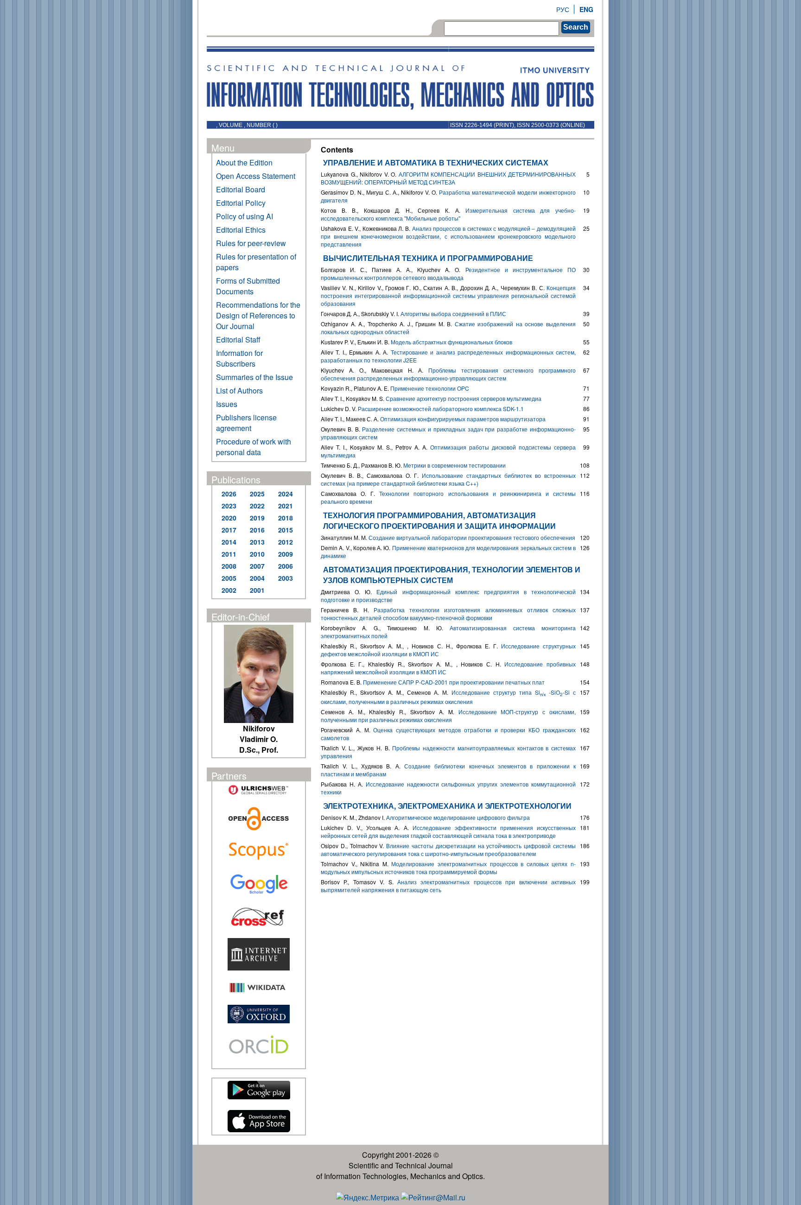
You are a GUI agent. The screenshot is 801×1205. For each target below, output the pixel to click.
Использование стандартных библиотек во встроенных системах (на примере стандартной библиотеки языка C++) (448, 479)
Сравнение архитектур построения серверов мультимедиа (463, 398)
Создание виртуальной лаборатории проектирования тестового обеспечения (472, 537)
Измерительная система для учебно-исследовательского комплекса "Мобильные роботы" (448, 214)
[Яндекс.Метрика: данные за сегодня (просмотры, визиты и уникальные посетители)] (367, 1197)
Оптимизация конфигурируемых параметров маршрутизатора (463, 419)
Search (575, 27)
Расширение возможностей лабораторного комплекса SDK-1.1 (441, 408)
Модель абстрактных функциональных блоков (451, 342)
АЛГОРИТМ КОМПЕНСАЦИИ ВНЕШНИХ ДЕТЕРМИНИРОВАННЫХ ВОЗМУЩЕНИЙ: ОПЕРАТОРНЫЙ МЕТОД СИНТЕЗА (448, 178)
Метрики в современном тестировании (454, 465)
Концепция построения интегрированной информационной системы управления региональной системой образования (448, 295)
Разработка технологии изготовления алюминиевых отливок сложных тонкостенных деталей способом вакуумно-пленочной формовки (448, 614)
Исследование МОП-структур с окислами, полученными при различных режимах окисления (448, 715)
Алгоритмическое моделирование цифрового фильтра (458, 817)
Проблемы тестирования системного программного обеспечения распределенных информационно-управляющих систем (448, 374)
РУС (562, 9)
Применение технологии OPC (429, 388)
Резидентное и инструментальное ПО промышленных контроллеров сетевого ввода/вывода (448, 273)
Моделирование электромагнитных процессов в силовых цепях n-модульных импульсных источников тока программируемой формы (448, 867)
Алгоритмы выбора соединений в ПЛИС (453, 313)
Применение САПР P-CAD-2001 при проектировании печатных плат (454, 682)
